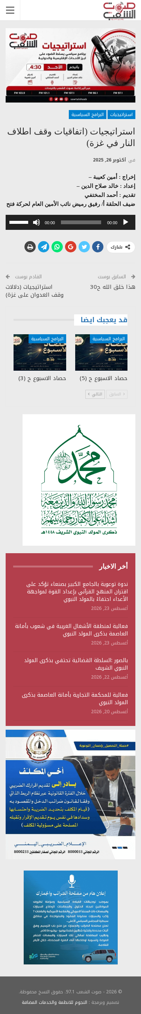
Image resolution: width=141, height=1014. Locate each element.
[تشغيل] (125, 222)
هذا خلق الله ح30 (112, 287)
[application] (70, 222)
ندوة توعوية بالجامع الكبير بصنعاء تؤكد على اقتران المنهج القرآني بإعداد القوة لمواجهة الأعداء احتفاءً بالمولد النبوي (77, 591)
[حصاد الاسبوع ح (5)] (101, 352)
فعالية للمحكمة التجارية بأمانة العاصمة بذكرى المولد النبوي (75, 699)
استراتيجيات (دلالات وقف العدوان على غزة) (35, 291)
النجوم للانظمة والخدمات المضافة (54, 1002)
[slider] (19, 221)
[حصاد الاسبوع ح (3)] (40, 352)
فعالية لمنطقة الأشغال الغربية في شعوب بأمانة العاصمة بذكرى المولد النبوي (71, 630)
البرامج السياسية (87, 114)
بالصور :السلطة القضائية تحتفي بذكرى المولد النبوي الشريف (76, 664)
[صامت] (36, 222)
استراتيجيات (121, 114)
